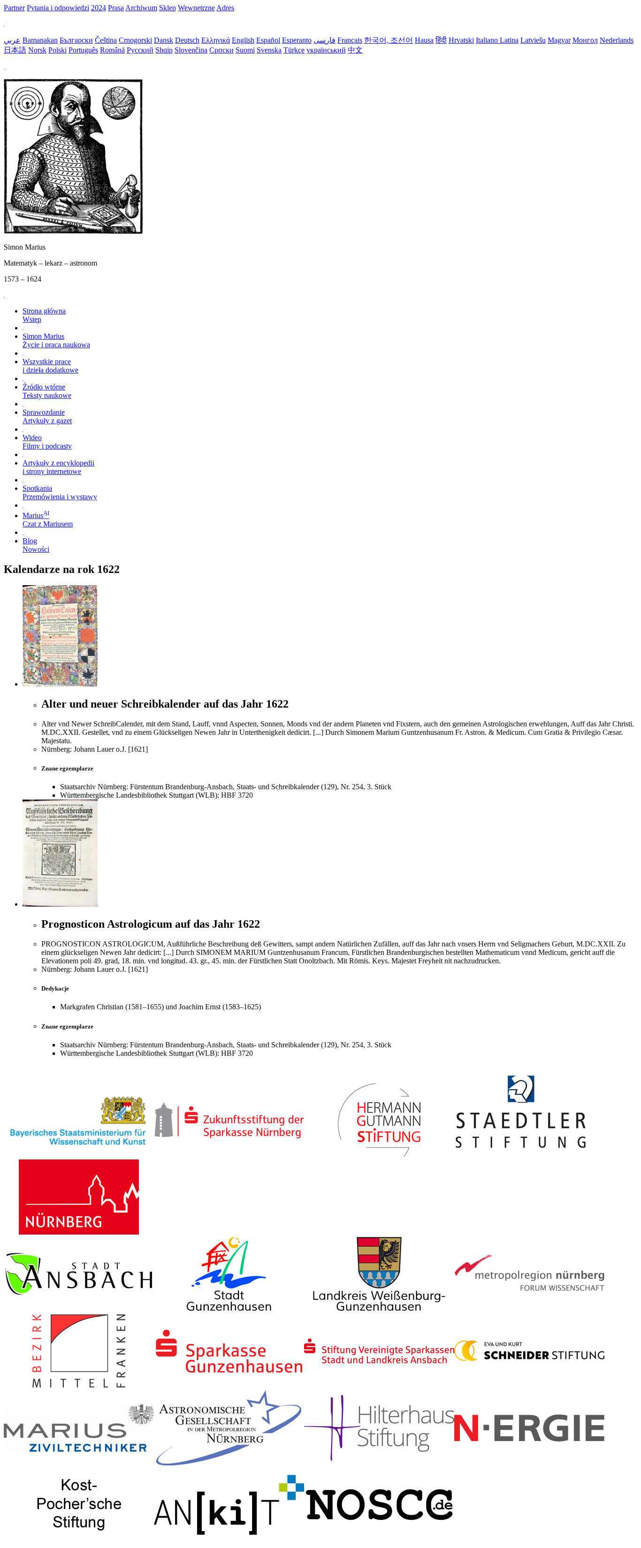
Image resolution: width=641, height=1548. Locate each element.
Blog (36, 545)
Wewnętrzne (196, 8)
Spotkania (60, 492)
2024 (98, 8)
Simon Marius (56, 340)
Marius (48, 519)
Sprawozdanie (47, 416)
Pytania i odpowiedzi (58, 8)
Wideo (47, 442)
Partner (14, 8)
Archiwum (141, 8)
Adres (225, 8)
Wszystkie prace (50, 366)
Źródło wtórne (47, 391)
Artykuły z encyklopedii (58, 467)
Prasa (116, 8)
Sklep (167, 8)
